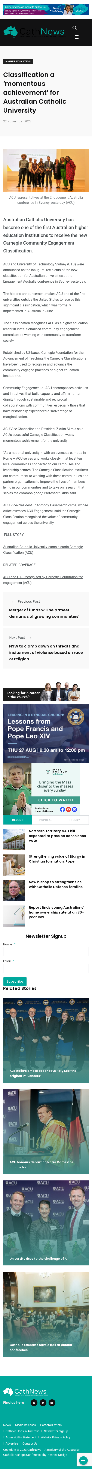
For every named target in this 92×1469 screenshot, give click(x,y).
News (7, 1425)
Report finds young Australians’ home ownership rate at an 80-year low (56, 912)
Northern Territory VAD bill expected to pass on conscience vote (57, 836)
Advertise (12, 1443)
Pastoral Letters (51, 1425)
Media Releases (25, 1425)
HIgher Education (18, 61)
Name (9, 944)
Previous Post (29, 601)
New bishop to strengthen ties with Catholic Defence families (56, 884)
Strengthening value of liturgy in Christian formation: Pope (57, 859)
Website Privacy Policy (55, 1437)
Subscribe (15, 981)
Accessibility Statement (21, 1437)
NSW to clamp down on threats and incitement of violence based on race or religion (46, 652)
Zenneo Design (57, 1454)
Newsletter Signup (56, 1431)
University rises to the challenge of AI (39, 1259)
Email (9, 961)
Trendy (74, 820)
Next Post (17, 637)
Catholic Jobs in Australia (22, 1431)
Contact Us (29, 1443)
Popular (46, 820)
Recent (17, 820)
